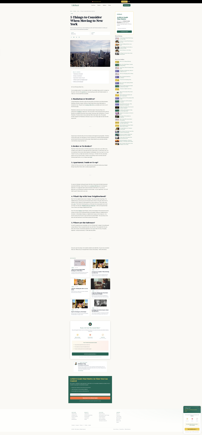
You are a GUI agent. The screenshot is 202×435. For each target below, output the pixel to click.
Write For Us (118, 419)
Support (117, 422)
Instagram (77, 425)
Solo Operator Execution (103, 420)
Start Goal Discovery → (192, 429)
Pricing (109, 5)
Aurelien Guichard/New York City (80, 67)
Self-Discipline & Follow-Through (104, 415)
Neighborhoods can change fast (88, 205)
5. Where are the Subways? (78, 81)
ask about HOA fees (94, 186)
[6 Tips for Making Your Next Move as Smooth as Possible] (100, 283)
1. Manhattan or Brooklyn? (78, 73)
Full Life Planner (86, 416)
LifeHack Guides (74, 413)
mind (91, 157)
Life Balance (73, 417)
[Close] (129, 1)
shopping (79, 111)
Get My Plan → (124, 1)
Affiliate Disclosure (127, 429)
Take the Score (127, 5)
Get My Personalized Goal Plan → (90, 353)
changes (80, 210)
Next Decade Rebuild (102, 419)
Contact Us (118, 415)
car (94, 228)
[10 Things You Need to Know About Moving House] (100, 303)
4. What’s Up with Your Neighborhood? (80, 79)
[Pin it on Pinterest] (74, 37)
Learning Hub (86, 417)
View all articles (80, 370)
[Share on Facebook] (71, 37)
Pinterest (81, 425)
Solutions (104, 5)
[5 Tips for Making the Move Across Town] (80, 281)
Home (71, 11)
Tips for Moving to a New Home (78, 311)
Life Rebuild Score (74, 415)
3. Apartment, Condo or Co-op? (79, 77)
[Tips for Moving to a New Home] (80, 304)
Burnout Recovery (102, 413)
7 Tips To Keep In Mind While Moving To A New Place (78, 270)
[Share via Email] (79, 37)
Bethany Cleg (73, 33)
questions (84, 92)
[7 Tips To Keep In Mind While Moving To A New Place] (80, 262)
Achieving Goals (74, 419)
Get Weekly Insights (124, 31)
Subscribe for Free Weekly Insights (90, 398)
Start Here (93, 5)
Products (98, 5)
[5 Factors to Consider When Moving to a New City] (100, 263)
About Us (117, 413)
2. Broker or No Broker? (77, 75)
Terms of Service (116, 429)
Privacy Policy (121, 429)
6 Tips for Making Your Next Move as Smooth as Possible (100, 293)
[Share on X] (76, 37)
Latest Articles (118, 416)
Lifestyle (74, 11)
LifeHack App (86, 413)
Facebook (73, 425)
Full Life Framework (75, 416)
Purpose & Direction (102, 416)
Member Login (118, 420)
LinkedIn (89, 425)
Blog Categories (118, 417)
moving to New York (89, 104)
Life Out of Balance (102, 417)
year (75, 204)
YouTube (86, 425)
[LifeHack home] (75, 5)
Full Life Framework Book (88, 415)
